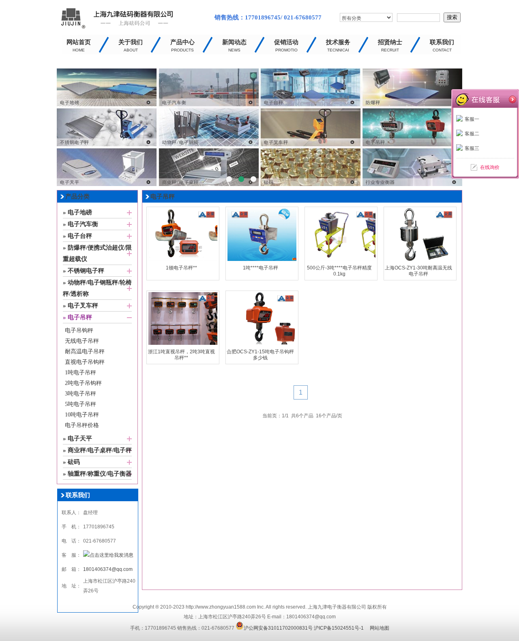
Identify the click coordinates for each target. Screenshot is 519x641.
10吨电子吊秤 (82, 415)
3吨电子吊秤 (80, 394)
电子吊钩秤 (79, 330)
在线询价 (490, 167)
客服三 (472, 148)
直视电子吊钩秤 (85, 362)
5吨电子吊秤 (80, 404)
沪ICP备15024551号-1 (339, 628)
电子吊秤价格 (82, 425)
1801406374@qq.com (108, 569)
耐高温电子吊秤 (85, 351)
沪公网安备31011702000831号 (278, 628)
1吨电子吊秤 (80, 373)
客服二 (472, 134)
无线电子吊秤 (82, 341)
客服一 (472, 119)
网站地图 (379, 628)
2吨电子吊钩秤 (83, 383)
